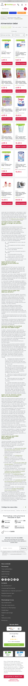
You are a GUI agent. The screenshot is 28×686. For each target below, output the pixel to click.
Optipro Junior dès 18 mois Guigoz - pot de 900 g (21, 110)
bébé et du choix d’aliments (17, 218)
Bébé (18, 17)
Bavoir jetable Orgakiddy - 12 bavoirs (6, 165)
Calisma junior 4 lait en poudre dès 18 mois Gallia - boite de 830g (21, 166)
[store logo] (10, 5)
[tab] (7, 35)
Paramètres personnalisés (13, 680)
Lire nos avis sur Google (14, 644)
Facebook (2, 579)
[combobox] (14, 9)
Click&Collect (5, 610)
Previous (23, 507)
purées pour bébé (18, 474)
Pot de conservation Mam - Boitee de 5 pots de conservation (21, 137)
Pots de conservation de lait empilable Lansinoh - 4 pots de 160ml (21, 54)
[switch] (19, 629)
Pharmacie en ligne (12, 17)
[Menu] (21, 627)
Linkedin (14, 579)
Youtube (11, 579)
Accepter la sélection (13, 676)
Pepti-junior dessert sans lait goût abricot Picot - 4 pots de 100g (6, 137)
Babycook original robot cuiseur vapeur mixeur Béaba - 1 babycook (21, 194)
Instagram (5, 579)
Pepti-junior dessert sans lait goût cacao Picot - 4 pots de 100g (6, 82)
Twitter (8, 579)
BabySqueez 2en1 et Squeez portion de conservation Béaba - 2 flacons (6, 194)
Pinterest (17, 579)
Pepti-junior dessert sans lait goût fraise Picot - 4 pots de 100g (21, 82)
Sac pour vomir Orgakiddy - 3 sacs (6, 53)
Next (26, 507)
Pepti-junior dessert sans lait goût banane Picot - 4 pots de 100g (6, 110)
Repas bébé (10, 18)
